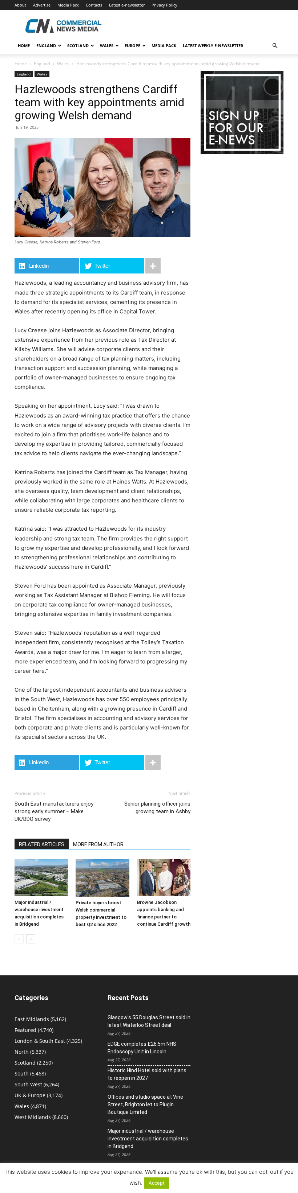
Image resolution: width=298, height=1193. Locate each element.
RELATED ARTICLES (41, 844)
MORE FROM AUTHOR (98, 844)
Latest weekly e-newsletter (213, 45)
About (20, 5)
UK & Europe (30, 1095)
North (22, 1051)
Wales (106, 45)
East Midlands (32, 1019)
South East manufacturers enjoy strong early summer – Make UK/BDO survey (54, 811)
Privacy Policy (164, 5)
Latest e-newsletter (127, 5)
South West (28, 1084)
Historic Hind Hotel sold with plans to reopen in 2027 (147, 1074)
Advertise (42, 5)
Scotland (78, 45)
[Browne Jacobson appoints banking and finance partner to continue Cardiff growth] (163, 877)
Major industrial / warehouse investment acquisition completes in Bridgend (148, 1138)
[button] (274, 45)
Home (24, 45)
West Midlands (33, 1117)
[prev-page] (19, 938)
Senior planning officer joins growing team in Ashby (157, 808)
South (22, 1073)
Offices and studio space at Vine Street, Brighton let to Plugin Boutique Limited (145, 1104)
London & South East (40, 1040)
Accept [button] (157, 1183)
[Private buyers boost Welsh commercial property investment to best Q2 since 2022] (102, 877)
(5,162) (40, 1019)
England (42, 64)
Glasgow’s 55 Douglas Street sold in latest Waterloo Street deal (149, 1021)
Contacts (94, 5)
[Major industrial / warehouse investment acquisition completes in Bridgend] (41, 877)
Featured (25, 1030)
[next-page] (30, 938)
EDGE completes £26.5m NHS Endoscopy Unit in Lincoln (142, 1047)
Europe (132, 45)
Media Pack (68, 5)
